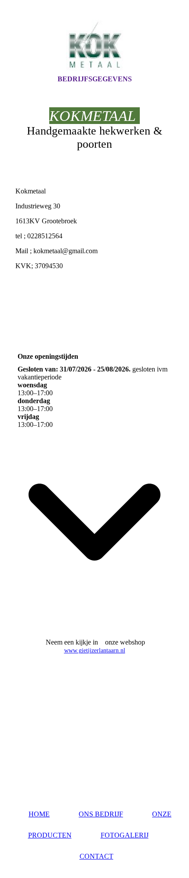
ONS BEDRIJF (101, 814)
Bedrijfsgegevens (95, 79)
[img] (94, 45)
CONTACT (96, 856)
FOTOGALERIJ (125, 835)
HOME (39, 814)
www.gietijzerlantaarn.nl (94, 650)
